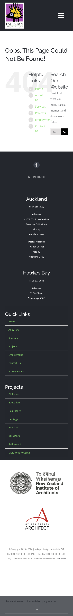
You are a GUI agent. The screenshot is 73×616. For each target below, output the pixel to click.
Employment (43, 120)
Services (40, 106)
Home (39, 89)
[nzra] (36, 504)
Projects (40, 113)
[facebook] (36, 165)
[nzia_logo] (36, 468)
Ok (36, 609)
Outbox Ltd (61, 558)
